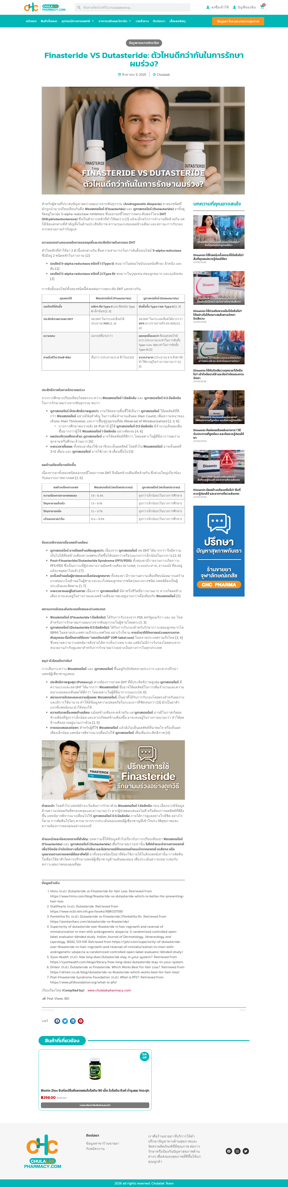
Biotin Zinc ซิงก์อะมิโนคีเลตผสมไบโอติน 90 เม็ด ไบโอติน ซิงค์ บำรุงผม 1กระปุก (95, 1090)
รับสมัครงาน (95, 1148)
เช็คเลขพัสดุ (178, 21)
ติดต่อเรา (159, 21)
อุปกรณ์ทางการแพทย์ (76, 21)
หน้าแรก (31, 21)
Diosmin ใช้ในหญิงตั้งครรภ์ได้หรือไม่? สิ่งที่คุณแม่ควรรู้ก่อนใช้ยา (218, 257)
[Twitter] (246, 1151)
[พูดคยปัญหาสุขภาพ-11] (219, 595)
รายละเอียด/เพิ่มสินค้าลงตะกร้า (95, 1105)
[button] (57, 1021)
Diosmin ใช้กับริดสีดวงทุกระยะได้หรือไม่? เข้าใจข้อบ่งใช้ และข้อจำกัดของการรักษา (218, 374)
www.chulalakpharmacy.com (109, 990)
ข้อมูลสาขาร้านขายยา (102, 1143)
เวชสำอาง (142, 21)
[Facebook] (229, 1151)
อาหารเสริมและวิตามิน (113, 21)
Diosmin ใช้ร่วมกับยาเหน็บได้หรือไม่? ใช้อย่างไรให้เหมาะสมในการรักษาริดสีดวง (217, 314)
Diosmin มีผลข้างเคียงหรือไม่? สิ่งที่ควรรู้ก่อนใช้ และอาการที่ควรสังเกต (217, 491)
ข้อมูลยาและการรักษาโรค (144, 43)
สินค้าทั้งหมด (49, 21)
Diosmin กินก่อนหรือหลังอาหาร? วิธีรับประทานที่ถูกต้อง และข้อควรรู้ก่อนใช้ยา (218, 434)
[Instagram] (237, 1151)
